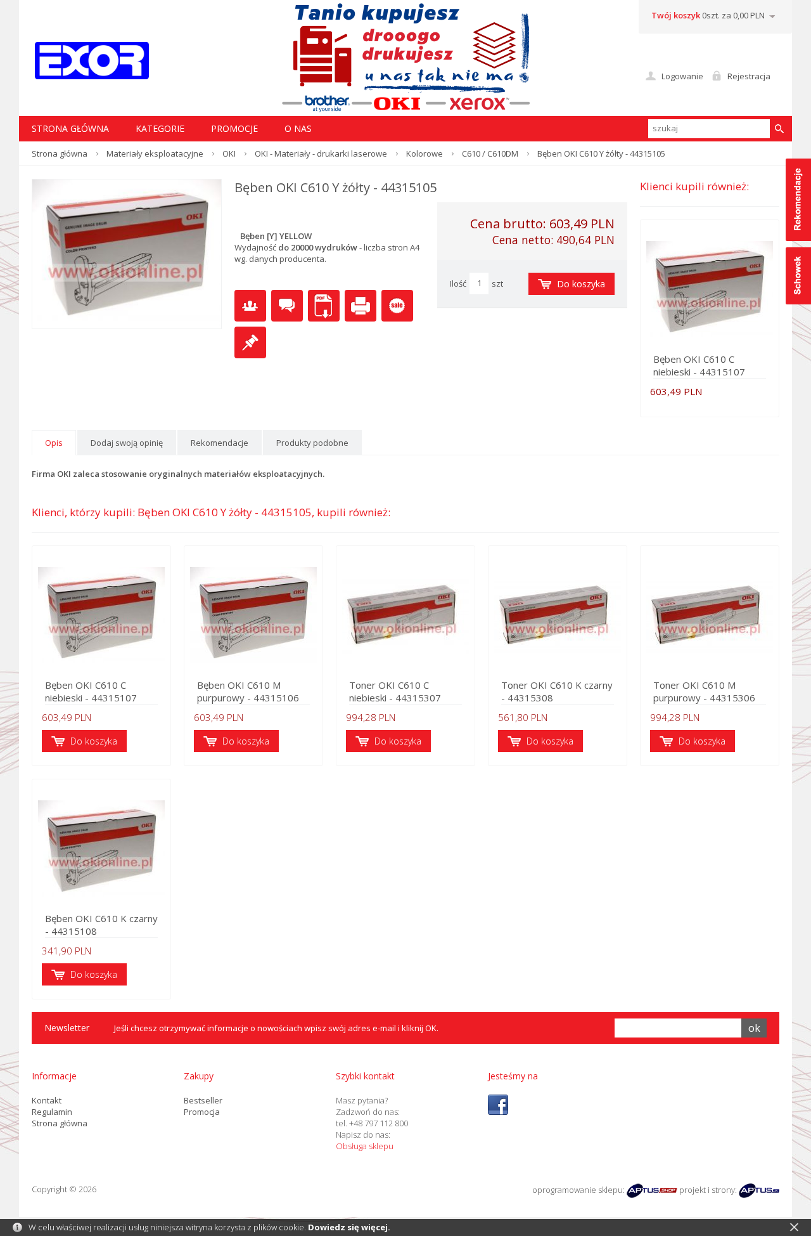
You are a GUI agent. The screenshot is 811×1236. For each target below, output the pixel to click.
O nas (298, 128)
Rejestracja (748, 76)
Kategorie (160, 128)
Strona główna (59, 153)
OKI (229, 153)
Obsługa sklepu (364, 1146)
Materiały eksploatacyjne (154, 153)
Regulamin (52, 1111)
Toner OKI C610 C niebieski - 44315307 (395, 691)
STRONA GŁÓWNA (70, 128)
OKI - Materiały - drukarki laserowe (321, 153)
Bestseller (203, 1100)
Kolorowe (424, 153)
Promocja (202, 1111)
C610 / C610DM (490, 153)
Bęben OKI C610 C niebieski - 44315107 (699, 365)
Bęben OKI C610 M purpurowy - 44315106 (248, 691)
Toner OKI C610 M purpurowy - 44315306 (704, 691)
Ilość (458, 283)
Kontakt (46, 1100)
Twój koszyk (675, 15)
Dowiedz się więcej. (349, 1227)
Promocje (234, 128)
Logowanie (682, 76)
